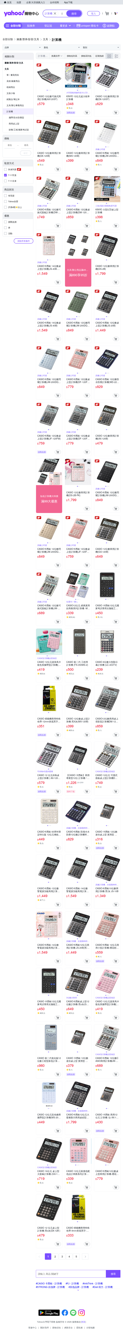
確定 (26, 153)
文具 (7, 68)
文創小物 (11, 93)
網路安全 (68, 1327)
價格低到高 (72, 55)
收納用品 (11, 87)
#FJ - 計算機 (72, 1283)
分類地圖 (90, 1327)
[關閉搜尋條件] (55, 13)
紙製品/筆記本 (13, 99)
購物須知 (56, 1327)
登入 (93, 13)
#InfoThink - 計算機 (93, 1283)
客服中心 (32, 1327)
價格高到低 (86, 55)
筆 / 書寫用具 (13, 74)
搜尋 (113, 1273)
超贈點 (111, 25)
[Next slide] (60, 76)
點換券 (31, 25)
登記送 (48, 25)
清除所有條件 (23, 240)
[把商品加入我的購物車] (58, 112)
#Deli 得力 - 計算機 (103, 1287)
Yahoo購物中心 (21, 13)
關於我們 (44, 1327)
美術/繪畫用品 (13, 80)
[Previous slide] (38, 76)
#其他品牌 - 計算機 (79, 1287)
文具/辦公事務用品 (15, 105)
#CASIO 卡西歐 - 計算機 (49, 1283)
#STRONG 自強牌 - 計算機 (50, 1287)
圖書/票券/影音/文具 (14, 62)
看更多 (64, 25)
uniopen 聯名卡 (90, 25)
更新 (83, 1321)
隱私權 (79, 1327)
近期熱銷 (99, 55)
